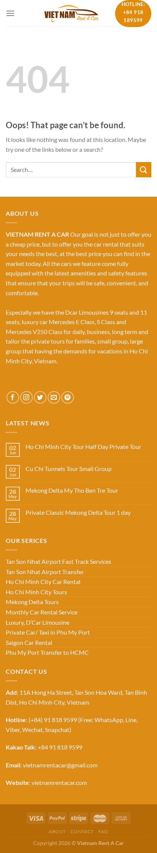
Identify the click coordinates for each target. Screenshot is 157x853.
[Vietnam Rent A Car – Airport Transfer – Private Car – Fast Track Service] (71, 13)
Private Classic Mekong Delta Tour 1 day (78, 512)
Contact (81, 831)
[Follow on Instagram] (26, 397)
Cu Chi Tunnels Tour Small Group (69, 468)
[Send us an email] (54, 397)
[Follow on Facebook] (12, 397)
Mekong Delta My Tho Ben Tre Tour (72, 490)
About (57, 831)
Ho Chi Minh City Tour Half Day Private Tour (83, 446)
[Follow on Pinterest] (67, 397)
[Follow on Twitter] (40, 397)
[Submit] (143, 169)
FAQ (103, 831)
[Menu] (10, 13)
